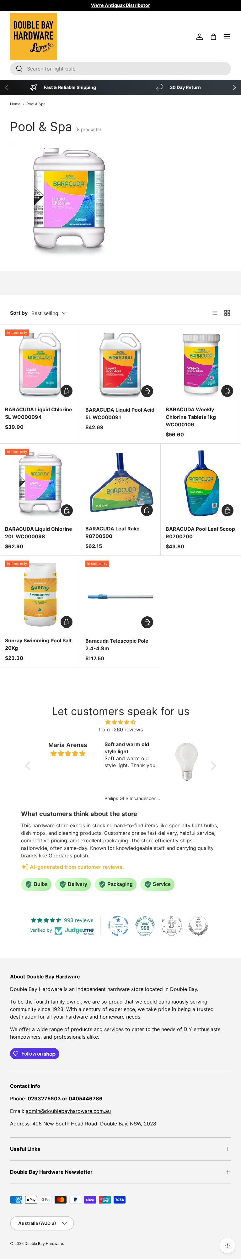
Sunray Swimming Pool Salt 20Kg (38, 644)
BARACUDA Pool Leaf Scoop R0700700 (200, 533)
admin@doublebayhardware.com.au (68, 1111)
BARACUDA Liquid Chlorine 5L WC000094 (38, 413)
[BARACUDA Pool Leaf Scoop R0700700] (201, 484)
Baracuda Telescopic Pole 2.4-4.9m (116, 644)
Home (15, 104)
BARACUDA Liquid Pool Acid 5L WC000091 (119, 413)
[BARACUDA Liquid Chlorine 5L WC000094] (40, 364)
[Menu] (227, 37)
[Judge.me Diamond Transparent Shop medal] (118, 926)
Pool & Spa (36, 104)
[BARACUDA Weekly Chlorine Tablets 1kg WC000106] (201, 364)
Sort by (19, 313)
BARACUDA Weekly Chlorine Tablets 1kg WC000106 (191, 417)
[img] (120, 722)
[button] (213, 37)
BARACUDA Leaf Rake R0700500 (112, 532)
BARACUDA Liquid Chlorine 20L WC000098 (38, 533)
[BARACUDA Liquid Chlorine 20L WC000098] (40, 484)
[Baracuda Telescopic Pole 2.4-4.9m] (120, 596)
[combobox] (120, 68)
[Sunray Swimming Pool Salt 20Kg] (40, 595)
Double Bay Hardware (43, 1243)
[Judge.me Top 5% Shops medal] (198, 926)
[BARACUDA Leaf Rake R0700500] (120, 484)
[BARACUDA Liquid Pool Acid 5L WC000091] (120, 364)
